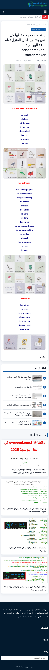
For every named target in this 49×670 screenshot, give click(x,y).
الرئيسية (43, 24)
